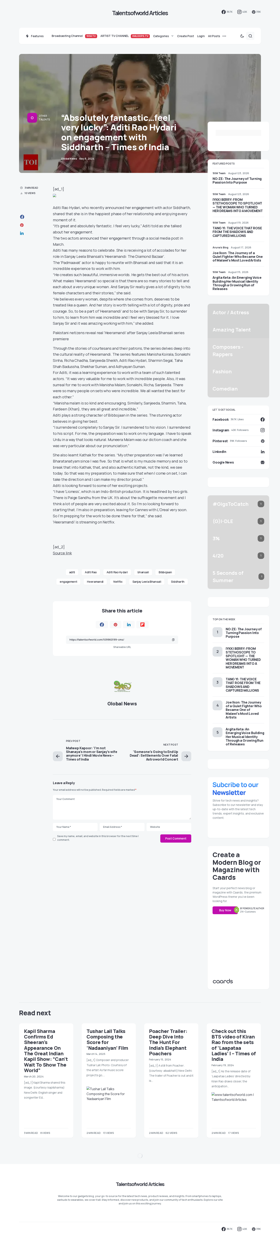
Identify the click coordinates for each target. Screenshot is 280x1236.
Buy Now (225, 910)
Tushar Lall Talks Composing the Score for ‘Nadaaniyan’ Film (107, 1039)
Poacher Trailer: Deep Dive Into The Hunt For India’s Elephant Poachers (168, 1042)
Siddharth (177, 582)
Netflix (118, 582)
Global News (122, 703)
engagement (68, 582)
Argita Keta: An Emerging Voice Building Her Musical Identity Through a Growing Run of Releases (237, 283)
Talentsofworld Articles (140, 13)
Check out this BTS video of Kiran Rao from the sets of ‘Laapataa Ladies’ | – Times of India (234, 1045)
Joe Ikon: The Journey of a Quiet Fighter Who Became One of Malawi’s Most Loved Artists (238, 257)
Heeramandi (95, 582)
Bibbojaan (165, 572)
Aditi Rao (91, 572)
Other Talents (44, 117)
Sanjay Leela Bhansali (146, 582)
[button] (242, 36)
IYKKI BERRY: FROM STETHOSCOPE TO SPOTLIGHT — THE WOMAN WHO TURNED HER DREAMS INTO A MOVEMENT (238, 205)
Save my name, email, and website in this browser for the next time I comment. (98, 838)
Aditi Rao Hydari (117, 572)
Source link (62, 553)
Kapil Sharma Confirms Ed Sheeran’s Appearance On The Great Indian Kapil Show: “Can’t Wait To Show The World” (46, 1051)
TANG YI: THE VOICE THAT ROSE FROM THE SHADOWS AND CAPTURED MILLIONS (237, 232)
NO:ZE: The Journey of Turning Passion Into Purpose (237, 180)
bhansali (143, 572)
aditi (72, 572)
